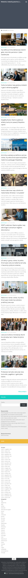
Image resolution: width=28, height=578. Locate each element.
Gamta (2, 511)
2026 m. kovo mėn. (5, 458)
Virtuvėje (3, 552)
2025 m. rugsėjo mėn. (6, 468)
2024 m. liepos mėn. (5, 490)
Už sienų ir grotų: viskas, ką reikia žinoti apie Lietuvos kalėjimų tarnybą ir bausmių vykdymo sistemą (13, 263)
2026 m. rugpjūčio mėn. (6, 449)
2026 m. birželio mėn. (6, 452)
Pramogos (3, 535)
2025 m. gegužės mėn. (6, 475)
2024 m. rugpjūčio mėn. (6, 489)
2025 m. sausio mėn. (5, 482)
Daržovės (3, 508)
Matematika (3, 523)
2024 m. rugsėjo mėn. (6, 487)
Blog (2, 504)
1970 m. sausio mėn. (5, 497)
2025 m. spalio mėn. (5, 466)
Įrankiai (2, 516)
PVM (2, 537)
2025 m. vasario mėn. (6, 480)
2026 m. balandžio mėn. (6, 456)
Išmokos (3, 518)
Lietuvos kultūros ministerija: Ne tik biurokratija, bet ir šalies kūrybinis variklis (13, 337)
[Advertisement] (14, 15)
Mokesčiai (3, 526)
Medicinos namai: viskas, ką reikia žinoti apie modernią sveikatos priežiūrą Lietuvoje (12, 300)
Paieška (3, 402)
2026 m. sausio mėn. (5, 461)
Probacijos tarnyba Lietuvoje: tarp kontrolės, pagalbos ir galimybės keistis (12, 374)
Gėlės (2, 513)
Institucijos (4, 47)
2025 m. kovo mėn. (5, 478)
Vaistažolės (3, 549)
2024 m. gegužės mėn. (6, 494)
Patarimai (3, 533)
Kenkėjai (3, 520)
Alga (2, 501)
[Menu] (26, 2)
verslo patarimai (4, 551)
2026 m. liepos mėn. (5, 451)
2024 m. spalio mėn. (5, 485)
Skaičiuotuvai (4, 540)
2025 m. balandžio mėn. (6, 476)
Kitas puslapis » (22, 391)
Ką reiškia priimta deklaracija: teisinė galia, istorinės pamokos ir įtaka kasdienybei (13, 52)
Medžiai (3, 525)
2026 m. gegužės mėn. (6, 454)
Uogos (2, 547)
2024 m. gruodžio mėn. (6, 483)
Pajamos (3, 528)
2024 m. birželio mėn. (6, 492)
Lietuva (2, 521)
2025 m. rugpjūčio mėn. (6, 470)
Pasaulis (3, 530)
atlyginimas (3, 502)
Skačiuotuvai (4, 539)
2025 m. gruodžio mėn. (6, 463)
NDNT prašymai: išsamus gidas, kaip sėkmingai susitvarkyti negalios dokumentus (13, 227)
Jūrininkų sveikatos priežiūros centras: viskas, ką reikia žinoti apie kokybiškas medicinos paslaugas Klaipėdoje (14, 157)
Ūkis (2, 545)
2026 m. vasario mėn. (6, 459)
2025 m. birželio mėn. (6, 473)
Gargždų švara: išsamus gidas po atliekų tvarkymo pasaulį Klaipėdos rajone (12, 122)
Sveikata (3, 544)
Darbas (2, 506)
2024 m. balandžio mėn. (6, 495)
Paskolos (3, 532)
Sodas (2, 542)
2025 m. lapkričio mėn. (6, 464)
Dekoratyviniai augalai (6, 509)
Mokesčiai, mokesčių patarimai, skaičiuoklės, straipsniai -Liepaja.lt (11, 2)
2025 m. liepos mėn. (5, 471)
